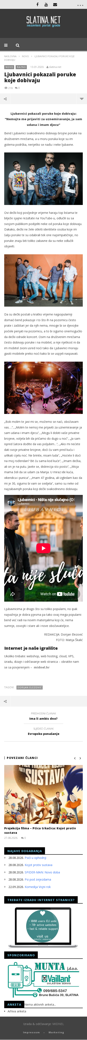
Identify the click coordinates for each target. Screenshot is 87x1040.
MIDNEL (58, 1024)
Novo (25, 56)
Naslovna (10, 56)
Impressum (31, 1032)
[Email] (55, 4)
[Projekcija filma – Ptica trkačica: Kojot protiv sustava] (43, 794)
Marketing (56, 1032)
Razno (21, 67)
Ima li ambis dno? (43, 717)
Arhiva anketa (17, 1011)
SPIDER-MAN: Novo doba (42, 872)
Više (81, 98)
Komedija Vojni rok (38, 887)
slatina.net (55, 67)
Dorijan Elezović (30, 687)
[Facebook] (37, 4)
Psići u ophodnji (35, 858)
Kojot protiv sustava (38, 865)
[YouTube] (46, 4)
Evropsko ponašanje (43, 732)
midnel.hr (42, 667)
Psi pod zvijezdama (38, 879)
